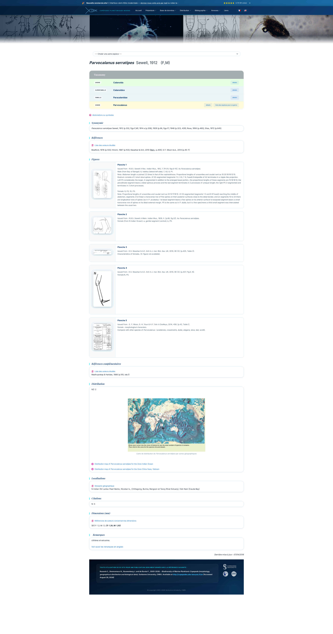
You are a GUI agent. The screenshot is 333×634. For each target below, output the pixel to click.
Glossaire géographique (104, 486)
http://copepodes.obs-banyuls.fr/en (188, 574)
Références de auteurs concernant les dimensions (115, 521)
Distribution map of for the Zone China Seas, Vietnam (127, 469)
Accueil (138, 10)
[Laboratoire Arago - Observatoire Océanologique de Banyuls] (225, 573)
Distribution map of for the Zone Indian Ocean (124, 464)
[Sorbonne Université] (229, 566)
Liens (226, 10)
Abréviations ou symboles (103, 115)
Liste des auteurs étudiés (105, 145)
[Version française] (239, 10)
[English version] (245, 10)
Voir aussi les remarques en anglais (107, 547)
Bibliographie (200, 10)
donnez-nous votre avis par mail (153, 3)
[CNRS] (233, 573)
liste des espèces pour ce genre (226, 105)
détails (234, 82)
